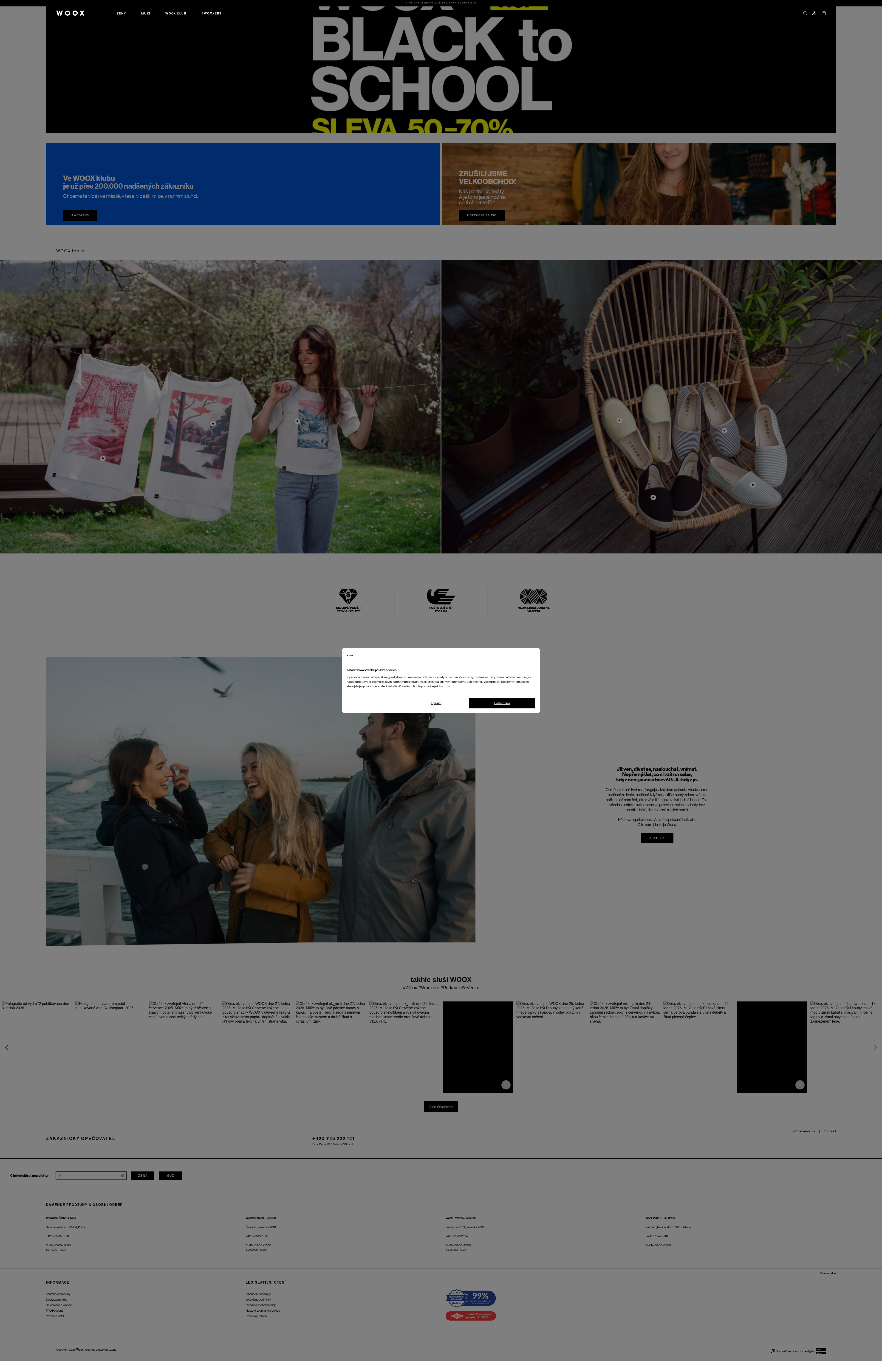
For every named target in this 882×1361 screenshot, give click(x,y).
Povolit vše (502, 703)
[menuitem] (121, 13)
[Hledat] (805, 13)
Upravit (436, 703)
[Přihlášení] (814, 13)
